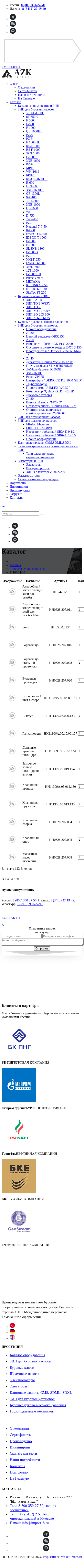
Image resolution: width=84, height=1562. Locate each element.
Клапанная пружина (30, 804)
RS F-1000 (33, 149)
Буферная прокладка (29, 680)
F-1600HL (33, 142)
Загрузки (16, 494)
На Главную (26, 98)
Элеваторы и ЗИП (30, 461)
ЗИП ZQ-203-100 (38, 314)
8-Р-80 (30, 230)
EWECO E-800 (36, 234)
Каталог (15, 102)
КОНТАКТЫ (11, 918)
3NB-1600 (33, 160)
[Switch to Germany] (12, 1332)
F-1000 (30, 127)
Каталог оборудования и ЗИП (38, 105)
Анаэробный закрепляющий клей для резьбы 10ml (32, 609)
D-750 (30, 215)
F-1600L (32, 157)
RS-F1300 (33, 146)
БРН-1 (30, 175)
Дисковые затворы (39, 395)
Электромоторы (29, 475)
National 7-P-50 (36, 226)
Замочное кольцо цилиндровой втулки (31, 769)
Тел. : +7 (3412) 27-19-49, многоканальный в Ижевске (32, 1516)
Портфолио (18, 483)
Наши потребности (31, 94)
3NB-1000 (33, 204)
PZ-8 (29, 135)
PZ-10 (30, 256)
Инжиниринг (19, 486)
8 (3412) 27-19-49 (62, 900)
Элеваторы (33, 464)
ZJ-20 (30, 332)
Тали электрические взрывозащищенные (40, 455)
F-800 (30, 124)
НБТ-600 (32, 186)
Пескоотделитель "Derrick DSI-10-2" (51, 406)
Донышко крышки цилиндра (29, 751)
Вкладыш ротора (38, 468)
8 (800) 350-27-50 (24, 900)
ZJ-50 (30, 340)
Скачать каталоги (23, 1453)
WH (29, 212)
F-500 (30, 120)
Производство (20, 490)
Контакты (16, 497)
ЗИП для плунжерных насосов (39, 417)
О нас (14, 83)
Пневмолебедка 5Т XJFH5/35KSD (50, 365)
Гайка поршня (32, 733)
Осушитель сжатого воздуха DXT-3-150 (54, 347)
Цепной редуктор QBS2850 (45, 336)
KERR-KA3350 (37, 285)
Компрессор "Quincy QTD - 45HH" (50, 391)
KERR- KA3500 (37, 289)
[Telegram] (13, 19)
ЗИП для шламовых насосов (37, 420)
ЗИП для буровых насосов (36, 109)
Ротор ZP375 (35, 376)
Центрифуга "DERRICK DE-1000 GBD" (54, 380)
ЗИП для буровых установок (38, 325)
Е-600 (30, 182)
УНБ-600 (32, 201)
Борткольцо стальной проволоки (30, 662)
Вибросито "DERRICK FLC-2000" (50, 343)
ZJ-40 (30, 358)
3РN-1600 (33, 267)
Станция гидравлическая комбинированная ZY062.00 (45, 411)
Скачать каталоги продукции (38, 479)
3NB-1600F (34, 373)
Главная (15, 565)
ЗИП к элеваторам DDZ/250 (45, 472)
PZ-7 (29, 223)
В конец (26, 868)
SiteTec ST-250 (36, 292)
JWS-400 (32, 219)
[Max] (13, 32)
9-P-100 (31, 197)
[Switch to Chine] (12, 1326)
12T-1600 (32, 270)
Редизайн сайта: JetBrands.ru (62, 1557)
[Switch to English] (12, 1338)
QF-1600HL (34, 131)
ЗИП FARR (34, 299)
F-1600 (30, 241)
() (3, 505)
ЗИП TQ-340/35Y (38, 303)
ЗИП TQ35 (33, 307)
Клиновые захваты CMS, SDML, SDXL (41, 1393)
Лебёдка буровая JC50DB (43, 369)
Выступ (27, 716)
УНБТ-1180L (35, 113)
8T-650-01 (33, 116)
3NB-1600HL (35, 190)
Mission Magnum (37, 424)
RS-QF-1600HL (37, 179)
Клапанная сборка (30, 822)
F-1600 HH (33, 274)
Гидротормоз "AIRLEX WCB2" (48, 387)
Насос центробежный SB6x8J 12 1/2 (51, 435)
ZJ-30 (30, 398)
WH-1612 (32, 171)
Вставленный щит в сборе (31, 698)
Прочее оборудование (41, 329)
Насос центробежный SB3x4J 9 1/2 (50, 431)
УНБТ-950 (33, 259)
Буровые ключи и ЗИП (34, 296)
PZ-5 (29, 138)
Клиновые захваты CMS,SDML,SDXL (45, 442)
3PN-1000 (33, 153)
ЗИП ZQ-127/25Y (38, 310)
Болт (25, 627)
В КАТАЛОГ (11, 879)
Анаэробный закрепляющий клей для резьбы (32, 592)
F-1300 (30, 245)
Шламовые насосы (24, 1374)
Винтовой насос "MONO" (44, 402)
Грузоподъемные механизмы (32, 1411)
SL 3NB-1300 (35, 248)
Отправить (42, 948)
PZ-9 (29, 164)
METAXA (33, 281)
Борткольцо (30, 645)
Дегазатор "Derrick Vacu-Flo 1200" (49, 362)
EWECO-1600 (35, 263)
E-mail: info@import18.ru (29, 1523)
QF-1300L (33, 193)
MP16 (30, 168)
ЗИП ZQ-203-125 (38, 318)
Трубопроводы (36, 384)
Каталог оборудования (27, 1355)
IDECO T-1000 (36, 237)
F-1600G (32, 252)
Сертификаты (27, 91)
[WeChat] (13, 25)
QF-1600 (32, 208)
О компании (26, 87)
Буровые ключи (22, 1367)
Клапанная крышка (30, 786)
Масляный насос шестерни (29, 857)
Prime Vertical (35, 278)
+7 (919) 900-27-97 (30, 904)
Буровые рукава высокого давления (43, 321)
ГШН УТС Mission (39, 428)
